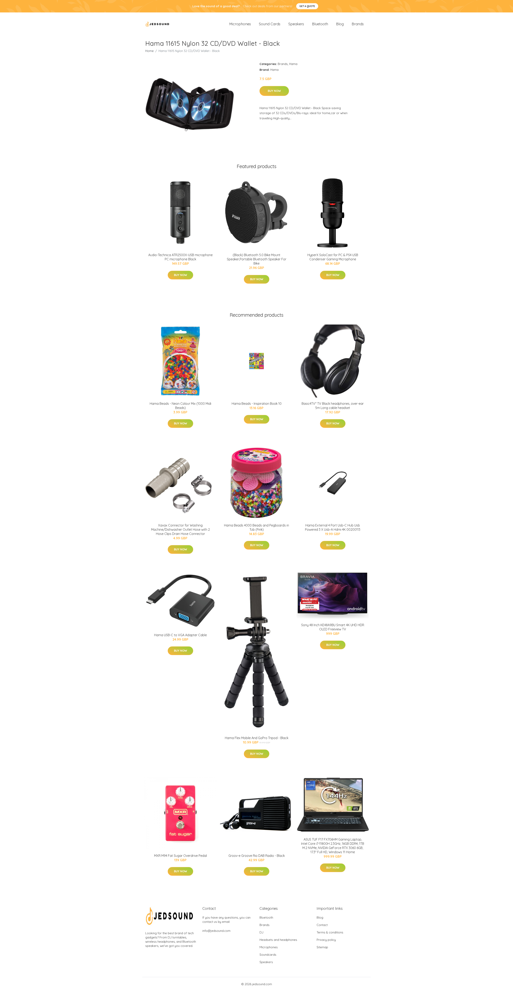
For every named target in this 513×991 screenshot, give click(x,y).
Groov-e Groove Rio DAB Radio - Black (256, 856)
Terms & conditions (330, 932)
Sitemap (322, 947)
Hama (293, 64)
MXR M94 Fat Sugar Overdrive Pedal (180, 856)
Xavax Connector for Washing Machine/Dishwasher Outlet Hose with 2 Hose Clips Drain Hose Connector (180, 529)
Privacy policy (326, 940)
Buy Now (274, 91)
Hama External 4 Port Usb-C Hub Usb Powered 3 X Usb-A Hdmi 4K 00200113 (332, 527)
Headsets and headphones (278, 940)
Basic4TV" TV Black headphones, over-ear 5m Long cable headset (333, 406)
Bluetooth (320, 24)
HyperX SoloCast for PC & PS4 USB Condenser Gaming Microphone (332, 257)
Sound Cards (269, 24)
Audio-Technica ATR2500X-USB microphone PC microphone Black (180, 257)
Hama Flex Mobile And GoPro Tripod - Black (256, 738)
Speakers (296, 24)
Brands (358, 24)
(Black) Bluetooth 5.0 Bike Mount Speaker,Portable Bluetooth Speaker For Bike (256, 259)
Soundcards (268, 955)
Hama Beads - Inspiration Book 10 (257, 404)
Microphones (240, 24)
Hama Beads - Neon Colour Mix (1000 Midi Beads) (180, 406)
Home (149, 51)
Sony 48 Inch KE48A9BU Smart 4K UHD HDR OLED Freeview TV (332, 627)
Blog (340, 24)
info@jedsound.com (216, 931)
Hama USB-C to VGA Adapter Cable (180, 635)
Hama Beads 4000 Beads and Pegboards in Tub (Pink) (256, 527)
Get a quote (307, 6)
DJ (261, 932)
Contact (322, 925)
